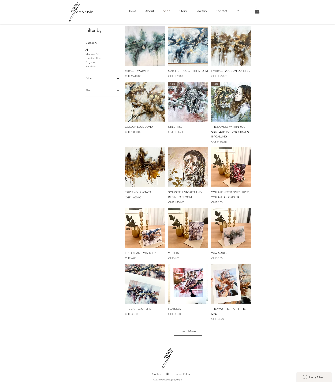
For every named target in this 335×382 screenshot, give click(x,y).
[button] (257, 10)
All (86, 49)
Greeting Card (93, 58)
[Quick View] (145, 46)
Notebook (91, 66)
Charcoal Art (92, 53)
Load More (188, 331)
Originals (90, 62)
